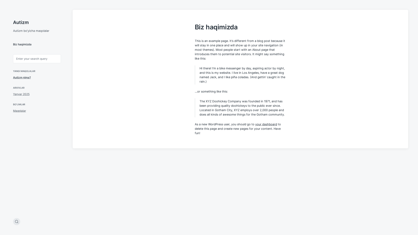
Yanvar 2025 (21, 94)
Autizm (21, 22)
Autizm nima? (22, 77)
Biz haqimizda (22, 44)
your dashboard (266, 124)
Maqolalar (19, 110)
